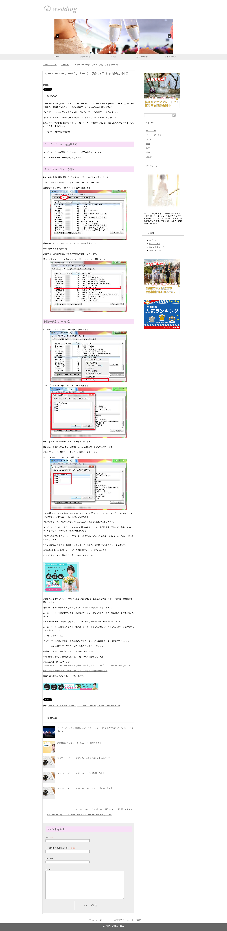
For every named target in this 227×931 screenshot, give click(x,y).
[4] (117, 52)
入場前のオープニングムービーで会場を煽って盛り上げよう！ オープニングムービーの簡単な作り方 (86, 665)
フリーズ (72, 706)
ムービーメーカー (112, 706)
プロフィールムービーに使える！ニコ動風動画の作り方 (81, 773)
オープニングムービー (57, 706)
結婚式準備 (85, 57)
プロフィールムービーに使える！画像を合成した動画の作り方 (83, 758)
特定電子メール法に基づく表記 (127, 920)
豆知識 (113, 57)
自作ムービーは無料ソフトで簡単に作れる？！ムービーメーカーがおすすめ (75, 671)
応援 (148, 144)
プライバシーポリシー (97, 920)
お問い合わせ (142, 57)
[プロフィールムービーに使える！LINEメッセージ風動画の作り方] (49, 793)
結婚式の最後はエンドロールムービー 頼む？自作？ (79, 743)
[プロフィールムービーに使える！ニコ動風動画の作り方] (49, 777)
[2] (112, 52)
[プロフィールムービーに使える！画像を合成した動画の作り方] (49, 762)
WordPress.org (155, 250)
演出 (148, 148)
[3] (115, 52)
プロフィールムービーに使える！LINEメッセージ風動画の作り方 (85, 788)
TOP (50, 65)
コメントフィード (156, 247)
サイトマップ (170, 57)
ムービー (46, 85)
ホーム (57, 57)
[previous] (57, 36)
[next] (169, 36)
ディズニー (151, 131)
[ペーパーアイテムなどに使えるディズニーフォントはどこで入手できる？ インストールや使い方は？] (49, 732)
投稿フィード (154, 244)
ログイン (153, 240)
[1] (110, 52)
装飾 (148, 152)
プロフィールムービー (86, 706)
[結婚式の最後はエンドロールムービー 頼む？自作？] (49, 747)
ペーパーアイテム (153, 135)
